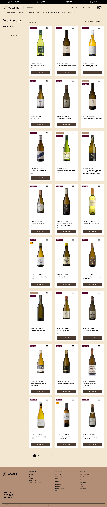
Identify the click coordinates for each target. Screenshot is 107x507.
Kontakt (82, 476)
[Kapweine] (11, 7)
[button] (76, 7)
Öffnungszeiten (84, 474)
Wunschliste (58, 478)
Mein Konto (58, 474)
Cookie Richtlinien (39, 505)
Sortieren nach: (89, 21)
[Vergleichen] (47, 28)
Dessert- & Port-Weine (35, 482)
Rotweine (31, 474)
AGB (26, 505)
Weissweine (32, 476)
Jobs (81, 486)
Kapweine (83, 482)
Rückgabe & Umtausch (60, 505)
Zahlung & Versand (49, 505)
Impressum (20, 505)
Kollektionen (12, 465)
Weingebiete (58, 484)
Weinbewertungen (59, 488)
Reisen (56, 490)
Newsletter (83, 488)
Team (81, 484)
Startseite (5, 465)
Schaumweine (32, 478)
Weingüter (57, 486)
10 (48, 455)
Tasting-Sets (32, 480)
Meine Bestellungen (60, 476)
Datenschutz (31, 505)
